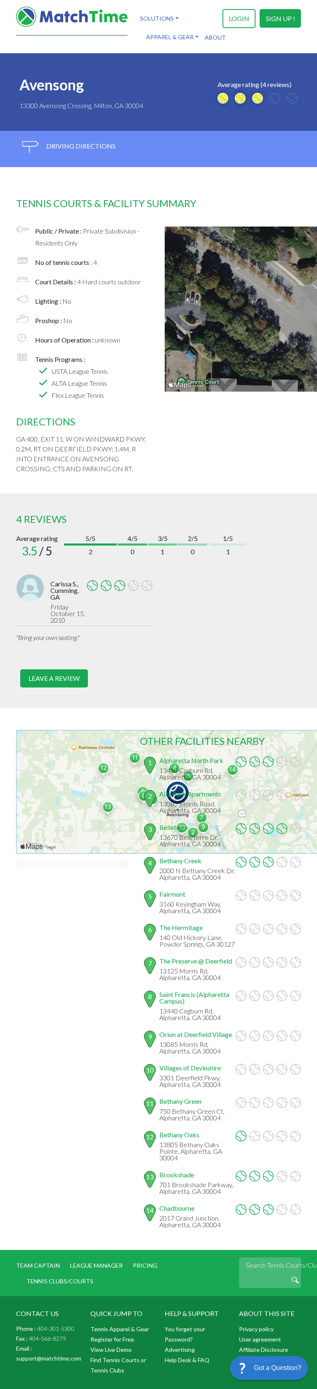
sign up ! (280, 18)
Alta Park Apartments (190, 794)
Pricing (145, 1265)
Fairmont (172, 894)
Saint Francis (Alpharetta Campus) (194, 997)
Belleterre (173, 827)
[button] (269, 1368)
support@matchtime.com (48, 1358)
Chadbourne (176, 1208)
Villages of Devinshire (190, 1068)
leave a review (54, 678)
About (215, 37)
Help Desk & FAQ (187, 1359)
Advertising (180, 1349)
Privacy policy (256, 1328)
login (239, 18)
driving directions (80, 146)
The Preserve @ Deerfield (195, 961)
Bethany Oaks (179, 1135)
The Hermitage (181, 927)
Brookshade (176, 1175)
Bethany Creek (180, 861)
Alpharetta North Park (191, 760)
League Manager (96, 1265)
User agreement (260, 1339)
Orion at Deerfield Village (195, 1034)
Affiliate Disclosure (263, 1349)
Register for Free (112, 1339)
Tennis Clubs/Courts (59, 1281)
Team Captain (38, 1265)
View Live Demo (111, 1349)
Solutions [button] (157, 18)
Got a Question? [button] (277, 1367)
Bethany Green (180, 1101)
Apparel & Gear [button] (170, 36)
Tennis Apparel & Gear (119, 1328)
